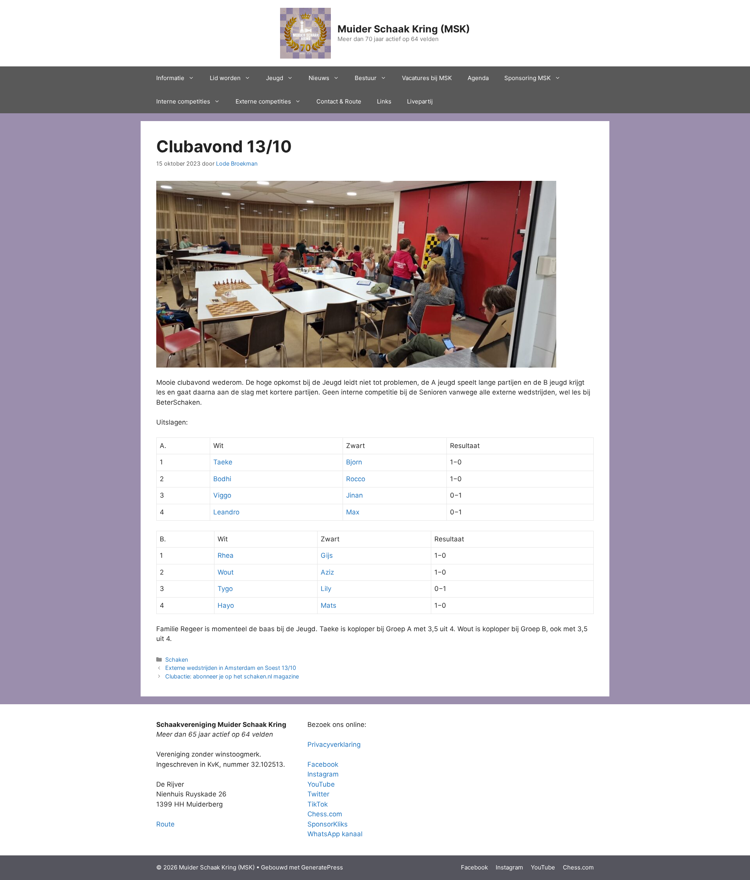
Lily (326, 589)
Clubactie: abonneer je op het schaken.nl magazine (232, 676)
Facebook (322, 764)
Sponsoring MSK (527, 78)
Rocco (355, 479)
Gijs (327, 555)
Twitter (318, 794)
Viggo (222, 495)
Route (165, 824)
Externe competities (263, 101)
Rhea (226, 555)
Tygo (225, 589)
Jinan (354, 495)
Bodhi (222, 479)
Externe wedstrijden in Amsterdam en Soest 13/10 (230, 667)
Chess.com (324, 814)
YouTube (321, 784)
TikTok (317, 804)
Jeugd (274, 78)
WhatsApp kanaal (334, 834)
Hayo (226, 605)
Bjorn (354, 462)
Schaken (176, 659)
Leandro (226, 512)
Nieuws (319, 78)
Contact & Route (338, 101)
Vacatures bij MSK (427, 78)
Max (352, 512)
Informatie (170, 78)
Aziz (327, 572)
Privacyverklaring (334, 744)
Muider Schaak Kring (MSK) (404, 29)
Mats (328, 605)
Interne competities (183, 101)
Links (384, 101)
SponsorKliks (327, 824)
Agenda (478, 78)
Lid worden (225, 78)
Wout (226, 572)
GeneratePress (322, 867)
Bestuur (366, 78)
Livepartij (420, 101)
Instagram (323, 774)
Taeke (222, 462)
